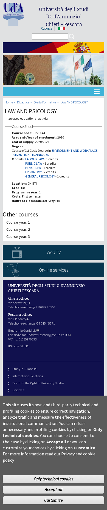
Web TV (54, 252)
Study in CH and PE (24, 369)
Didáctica (23, 102)
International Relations (27, 376)
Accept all (53, 489)
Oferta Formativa (45, 102)
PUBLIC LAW (33, 163)
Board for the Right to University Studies (38, 383)
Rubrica (46, 28)
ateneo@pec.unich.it (53, 335)
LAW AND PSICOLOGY (74, 102)
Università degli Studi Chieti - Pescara (64, 16)
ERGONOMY (33, 172)
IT (61, 28)
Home (9, 102)
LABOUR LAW (34, 159)
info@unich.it (27, 330)
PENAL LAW (33, 168)
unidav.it (18, 390)
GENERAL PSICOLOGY (40, 176)
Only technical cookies (53, 478)
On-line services (53, 270)
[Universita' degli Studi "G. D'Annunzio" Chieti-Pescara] (13, 24)
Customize (53, 500)
